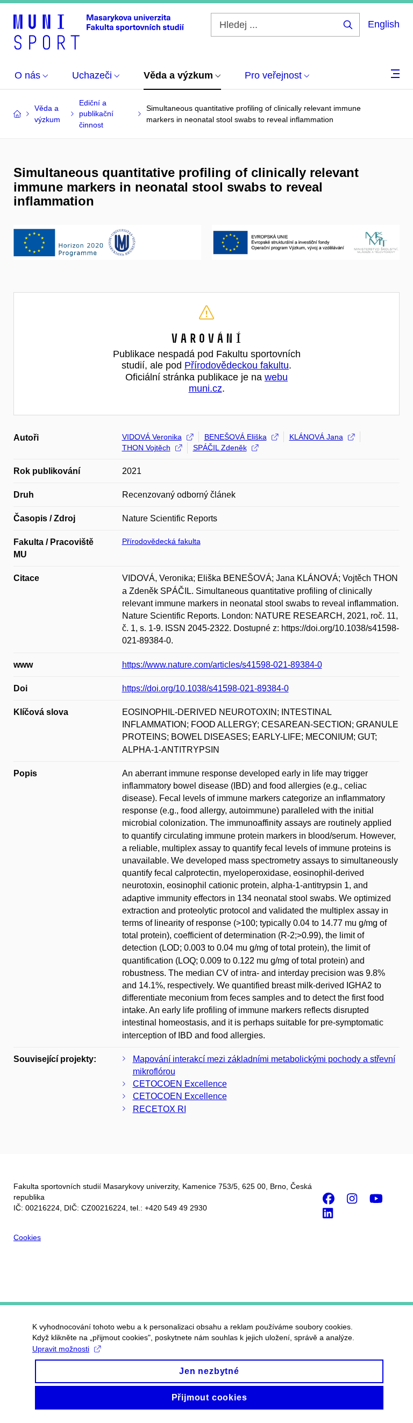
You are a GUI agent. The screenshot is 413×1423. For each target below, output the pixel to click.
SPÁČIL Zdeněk (220, 447)
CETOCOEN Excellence (180, 1083)
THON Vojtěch (146, 447)
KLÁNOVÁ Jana (316, 437)
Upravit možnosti (60, 1348)
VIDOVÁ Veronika (152, 437)
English (384, 24)
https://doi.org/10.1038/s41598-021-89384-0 (205, 688)
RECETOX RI (159, 1109)
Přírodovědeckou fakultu (236, 365)
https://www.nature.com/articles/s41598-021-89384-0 (222, 664)
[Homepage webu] (98, 31)
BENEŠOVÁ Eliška (235, 437)
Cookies (27, 1237)
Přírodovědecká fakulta (161, 541)
